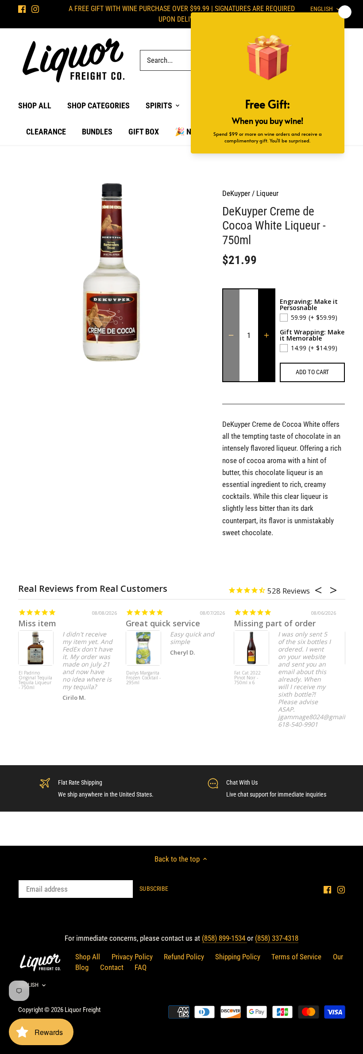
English (28, 984)
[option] (112, 272)
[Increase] (266, 335)
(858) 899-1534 (224, 938)
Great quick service (163, 623)
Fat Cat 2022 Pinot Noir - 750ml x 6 (247, 678)
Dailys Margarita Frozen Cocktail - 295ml (143, 678)
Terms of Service (296, 956)
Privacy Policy (132, 956)
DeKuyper (236, 193)
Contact (112, 967)
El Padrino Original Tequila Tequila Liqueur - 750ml (35, 680)
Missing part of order (275, 623)
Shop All (87, 956)
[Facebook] (22, 9)
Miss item (37, 623)
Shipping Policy (237, 956)
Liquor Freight (82, 1010)
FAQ (141, 967)
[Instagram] (35, 9)
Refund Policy (184, 956)
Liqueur (267, 193)
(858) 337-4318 (276, 938)
